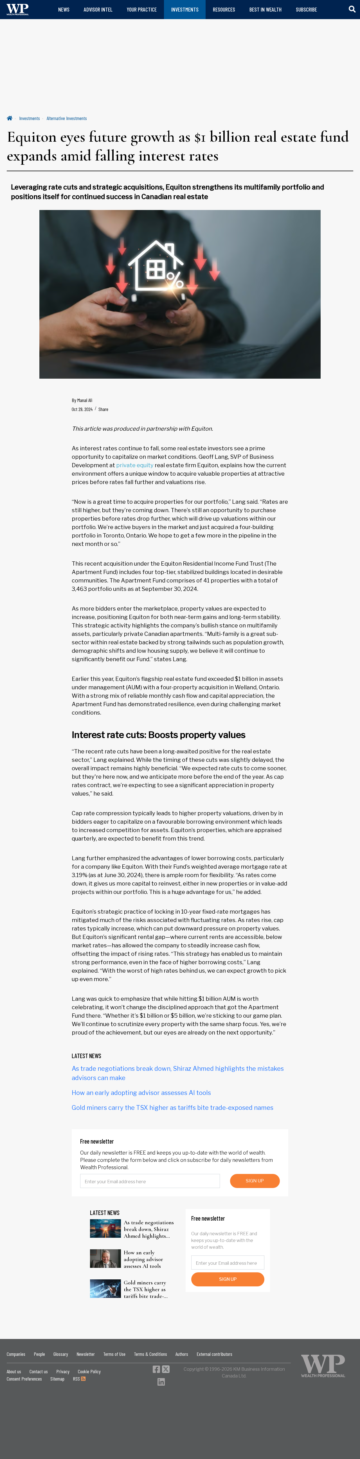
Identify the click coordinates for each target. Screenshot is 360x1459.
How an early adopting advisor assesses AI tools (141, 1092)
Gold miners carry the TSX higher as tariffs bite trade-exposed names (172, 1107)
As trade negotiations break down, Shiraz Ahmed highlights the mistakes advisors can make (149, 1229)
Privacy (62, 1371)
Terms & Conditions (150, 1354)
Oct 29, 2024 (82, 409)
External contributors (214, 1354)
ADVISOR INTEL (98, 9)
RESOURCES (224, 9)
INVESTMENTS (185, 9)
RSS (77, 1379)
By (82, 400)
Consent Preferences (24, 1379)
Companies (16, 1354)
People (39, 1354)
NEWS (63, 9)
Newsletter (85, 1354)
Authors (182, 1354)
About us (14, 1371)
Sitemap (57, 1379)
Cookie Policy (89, 1371)
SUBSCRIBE (306, 9)
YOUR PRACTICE (142, 9)
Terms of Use (114, 1354)
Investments (29, 118)
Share (103, 409)
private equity (135, 465)
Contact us (39, 1371)
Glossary (60, 1354)
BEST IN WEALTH (265, 9)
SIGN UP (255, 1181)
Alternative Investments (67, 118)
